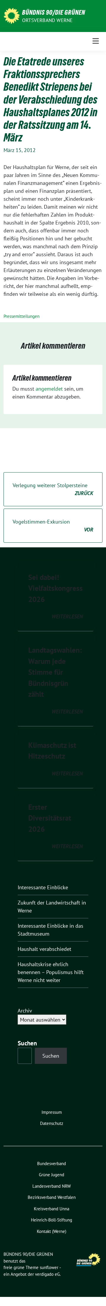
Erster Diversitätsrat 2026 (49, 818)
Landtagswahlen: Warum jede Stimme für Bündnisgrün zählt (55, 672)
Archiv (25, 1010)
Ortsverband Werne (47, 20)
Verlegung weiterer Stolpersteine (53, 489)
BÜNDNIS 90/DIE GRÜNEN (53, 12)
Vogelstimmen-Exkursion (53, 525)
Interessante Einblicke (43, 887)
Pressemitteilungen (21, 316)
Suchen (50, 1055)
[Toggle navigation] (95, 41)
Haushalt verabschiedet (44, 949)
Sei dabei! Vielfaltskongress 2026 (55, 588)
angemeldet (49, 388)
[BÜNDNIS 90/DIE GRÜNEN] (12, 15)
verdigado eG (47, 1274)
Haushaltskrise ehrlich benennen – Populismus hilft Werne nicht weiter (51, 972)
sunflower (49, 1267)
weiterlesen (67, 616)
